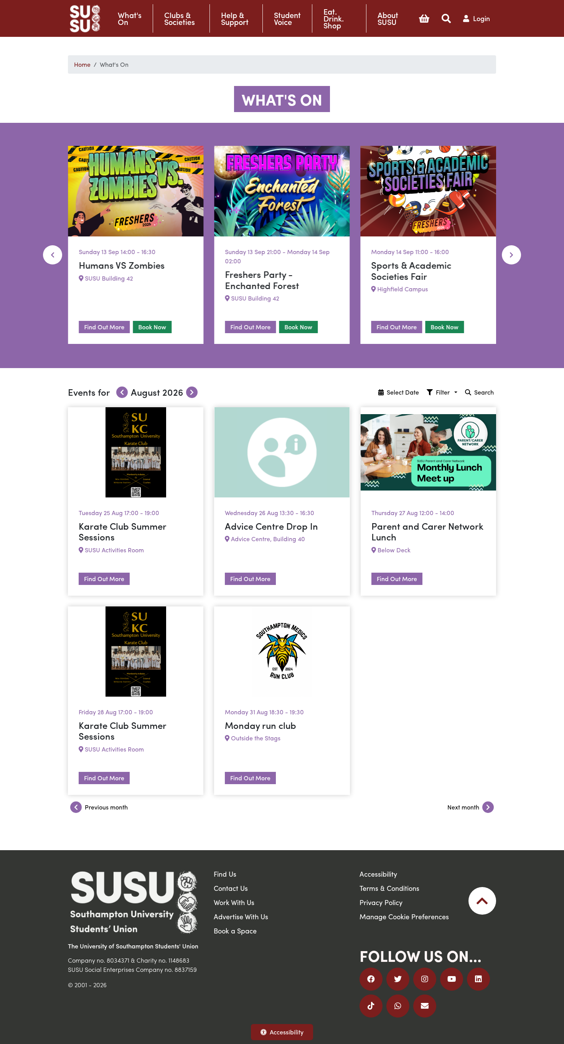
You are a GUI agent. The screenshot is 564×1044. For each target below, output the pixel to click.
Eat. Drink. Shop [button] (333, 18)
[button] (424, 18)
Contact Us (231, 888)
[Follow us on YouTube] (451, 979)
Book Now (152, 326)
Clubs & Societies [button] (179, 18)
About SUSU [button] (388, 18)
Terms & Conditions (389, 888)
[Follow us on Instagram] (424, 979)
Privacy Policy (381, 902)
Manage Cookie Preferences (404, 916)
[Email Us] (424, 1006)
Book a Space (235, 930)
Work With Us (234, 902)
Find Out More (104, 326)
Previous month (106, 807)
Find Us (225, 874)
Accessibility (286, 1031)
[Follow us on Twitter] (397, 979)
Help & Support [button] (235, 18)
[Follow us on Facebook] (371, 979)
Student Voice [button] (287, 18)
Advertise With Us (241, 916)
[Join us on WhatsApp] (397, 1006)
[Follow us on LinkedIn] (478, 979)
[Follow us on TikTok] (371, 1006)
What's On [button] (130, 18)
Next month (463, 807)
